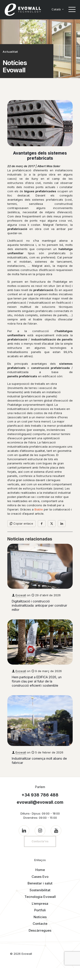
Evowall (21, 595)
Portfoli (40, 910)
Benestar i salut (40, 883)
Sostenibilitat (40, 890)
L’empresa (40, 903)
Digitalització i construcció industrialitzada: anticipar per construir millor (39, 605)
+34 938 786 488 (40, 795)
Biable (38, 509)
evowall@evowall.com (40, 802)
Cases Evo (40, 877)
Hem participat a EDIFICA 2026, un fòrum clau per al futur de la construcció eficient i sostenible (37, 681)
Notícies (40, 917)
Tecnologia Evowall (40, 897)
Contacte (40, 923)
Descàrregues (40, 930)
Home (40, 870)
